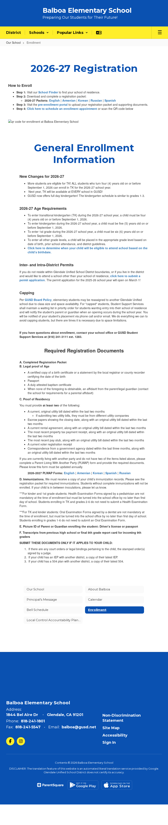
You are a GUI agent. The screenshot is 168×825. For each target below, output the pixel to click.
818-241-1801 (33, 721)
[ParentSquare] (50, 785)
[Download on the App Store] (116, 785)
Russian (96, 100)
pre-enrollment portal (53, 104)
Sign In (109, 742)
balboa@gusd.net (79, 727)
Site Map (110, 728)
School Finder (48, 92)
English (54, 100)
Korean (83, 100)
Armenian (69, 100)
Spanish (110, 100)
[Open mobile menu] (160, 32)
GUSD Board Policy (38, 300)
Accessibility (114, 735)
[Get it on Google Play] (83, 785)
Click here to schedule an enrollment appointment (62, 109)
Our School (13, 42)
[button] (39, 32)
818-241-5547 (28, 727)
